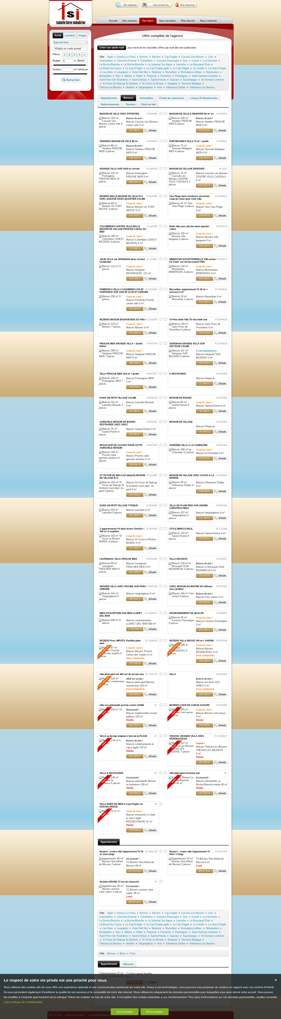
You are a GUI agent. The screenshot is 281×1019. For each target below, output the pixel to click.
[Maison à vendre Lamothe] (112, 512)
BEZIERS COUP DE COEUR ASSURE (189, 705)
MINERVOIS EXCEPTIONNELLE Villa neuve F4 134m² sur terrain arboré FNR (192, 260)
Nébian (128, 75)
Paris (133, 953)
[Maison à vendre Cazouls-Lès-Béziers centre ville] (112, 126)
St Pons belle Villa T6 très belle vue (188, 319)
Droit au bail (148, 104)
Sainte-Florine (158, 79)
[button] (58, 35)
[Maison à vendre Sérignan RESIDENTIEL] (112, 269)
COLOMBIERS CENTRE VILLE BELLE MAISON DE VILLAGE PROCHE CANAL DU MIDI (123, 229)
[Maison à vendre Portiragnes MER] (112, 383)
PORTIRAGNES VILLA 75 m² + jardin (189, 141)
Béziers (156, 56)
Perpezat (152, 75)
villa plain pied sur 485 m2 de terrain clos (122, 674)
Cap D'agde (171, 56)
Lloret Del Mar (140, 72)
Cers (210, 56)
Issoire (195, 60)
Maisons (128, 97)
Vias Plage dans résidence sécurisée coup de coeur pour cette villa (189, 197)
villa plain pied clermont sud (184, 773)
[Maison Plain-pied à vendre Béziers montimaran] (112, 681)
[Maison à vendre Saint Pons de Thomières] (181, 329)
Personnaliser (154, 1011)
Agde (110, 56)
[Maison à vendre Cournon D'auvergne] (181, 623)
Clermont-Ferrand (126, 60)
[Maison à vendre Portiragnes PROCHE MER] (112, 181)
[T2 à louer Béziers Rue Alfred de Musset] (112, 864)
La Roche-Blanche (134, 64)
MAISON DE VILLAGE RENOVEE (187, 168)
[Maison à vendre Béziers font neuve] (181, 712)
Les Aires (108, 72)
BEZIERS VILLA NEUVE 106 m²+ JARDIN (191, 640)
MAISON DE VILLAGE (181, 422)
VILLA (172, 674)
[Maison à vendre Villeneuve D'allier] (181, 488)
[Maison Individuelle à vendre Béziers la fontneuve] (112, 780)
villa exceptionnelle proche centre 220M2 (122, 705)
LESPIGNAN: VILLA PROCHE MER (118, 559)
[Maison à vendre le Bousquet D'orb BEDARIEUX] (181, 569)
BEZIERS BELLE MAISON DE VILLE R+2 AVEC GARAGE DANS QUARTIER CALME (122, 197)
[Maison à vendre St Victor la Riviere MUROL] (112, 541)
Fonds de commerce (171, 98)
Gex (185, 60)
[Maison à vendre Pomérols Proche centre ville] (112, 299)
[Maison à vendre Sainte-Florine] (181, 407)
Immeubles (146, 98)
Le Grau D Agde (217, 68)
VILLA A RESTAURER (111, 773)
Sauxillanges (190, 79)
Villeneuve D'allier (175, 87)
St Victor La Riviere (153, 83)
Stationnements (110, 104)
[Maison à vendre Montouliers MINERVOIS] (181, 271)
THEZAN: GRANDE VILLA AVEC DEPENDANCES (186, 737)
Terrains (130, 104)
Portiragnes (181, 75)
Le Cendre (198, 68)
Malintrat (156, 72)
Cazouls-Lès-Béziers (192, 56)
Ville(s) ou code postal (67, 48)
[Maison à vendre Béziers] (112, 326)
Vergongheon (146, 87)
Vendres (130, 87)
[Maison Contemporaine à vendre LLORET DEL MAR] (112, 623)
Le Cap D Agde (134, 68)
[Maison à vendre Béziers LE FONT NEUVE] (112, 209)
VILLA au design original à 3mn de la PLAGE (123, 736)
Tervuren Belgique (191, 83)
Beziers (144, 56)
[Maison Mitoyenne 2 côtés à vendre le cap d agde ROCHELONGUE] (112, 812)
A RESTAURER (177, 373)
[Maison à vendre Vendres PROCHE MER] (181, 123)
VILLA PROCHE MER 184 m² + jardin (119, 373)
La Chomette (210, 60)
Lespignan (122, 72)
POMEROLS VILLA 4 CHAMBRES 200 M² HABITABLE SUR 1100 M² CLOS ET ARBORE (124, 290)
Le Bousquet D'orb (200, 64)
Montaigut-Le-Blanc (191, 72)
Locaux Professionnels (203, 98)
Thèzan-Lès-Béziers (110, 87)
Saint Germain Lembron (205, 75)
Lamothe (181, 64)
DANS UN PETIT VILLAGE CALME (118, 397)
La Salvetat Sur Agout (160, 64)
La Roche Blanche (109, 64)
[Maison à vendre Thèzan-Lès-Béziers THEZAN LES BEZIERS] (181, 747)
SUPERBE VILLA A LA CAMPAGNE (188, 445)
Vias (159, 87)
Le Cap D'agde (181, 68)
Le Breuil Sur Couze (110, 68)
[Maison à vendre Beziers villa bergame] (181, 239)
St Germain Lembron (212, 79)
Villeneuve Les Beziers (202, 87)
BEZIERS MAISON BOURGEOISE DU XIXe (122, 319)
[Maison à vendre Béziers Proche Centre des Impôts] (112, 652)
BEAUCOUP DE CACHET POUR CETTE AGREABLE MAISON (121, 446)
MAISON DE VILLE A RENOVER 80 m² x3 (191, 113)
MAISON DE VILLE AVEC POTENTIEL (120, 113)
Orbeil (139, 75)
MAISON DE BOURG (180, 397)
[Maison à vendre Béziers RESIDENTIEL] (181, 649)
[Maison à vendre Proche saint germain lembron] (112, 460)
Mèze (123, 953)
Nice (117, 75)
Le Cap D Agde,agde (157, 68)
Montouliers (212, 72)
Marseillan (171, 72)
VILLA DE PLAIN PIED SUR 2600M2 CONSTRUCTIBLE (188, 507)
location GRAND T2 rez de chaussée (119, 881)
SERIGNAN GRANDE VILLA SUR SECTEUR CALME (187, 345)
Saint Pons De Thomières (113, 79)
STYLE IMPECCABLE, (181, 528)
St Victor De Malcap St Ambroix (120, 83)
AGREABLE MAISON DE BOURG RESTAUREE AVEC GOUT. (117, 423)
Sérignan (172, 83)
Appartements (109, 98)
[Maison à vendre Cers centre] (181, 596)
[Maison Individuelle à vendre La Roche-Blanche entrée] (181, 780)
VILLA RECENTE (178, 559)
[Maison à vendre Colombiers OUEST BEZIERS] (112, 241)
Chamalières (106, 60)
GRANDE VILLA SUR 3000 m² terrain (120, 168)
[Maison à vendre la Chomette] (181, 452)
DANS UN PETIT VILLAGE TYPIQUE (119, 505)
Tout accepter (124, 1011)
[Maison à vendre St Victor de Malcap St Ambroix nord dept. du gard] (112, 490)
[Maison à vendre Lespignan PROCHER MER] (112, 571)
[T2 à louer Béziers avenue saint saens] (112, 889)
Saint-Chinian (139, 79)
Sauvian (174, 79)
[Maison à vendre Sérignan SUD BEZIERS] (181, 356)
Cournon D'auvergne (168, 60)
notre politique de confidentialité (23, 1002)
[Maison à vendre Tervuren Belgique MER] (181, 151)
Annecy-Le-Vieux (126, 56)
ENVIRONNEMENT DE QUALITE (186, 613)
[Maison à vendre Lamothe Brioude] (112, 407)
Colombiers (146, 60)
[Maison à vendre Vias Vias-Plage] (181, 206)
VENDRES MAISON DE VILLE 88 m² (119, 141)
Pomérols (166, 75)
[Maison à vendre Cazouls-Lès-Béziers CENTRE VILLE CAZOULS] (181, 184)
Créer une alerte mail (111, 47)
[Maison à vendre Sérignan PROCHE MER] (112, 356)
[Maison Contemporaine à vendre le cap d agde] (112, 742)
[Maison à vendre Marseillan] (181, 299)
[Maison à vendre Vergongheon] (181, 518)
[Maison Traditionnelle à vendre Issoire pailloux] (112, 711)
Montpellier (105, 75)
